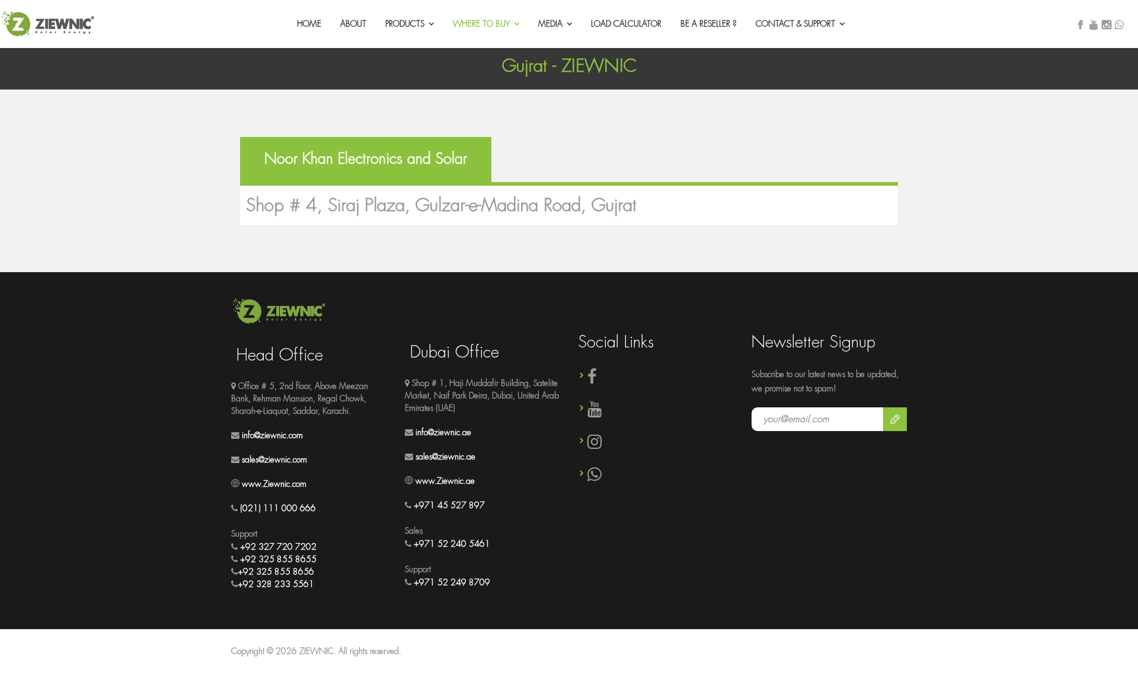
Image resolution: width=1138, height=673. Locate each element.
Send (895, 419)
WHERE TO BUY (481, 23)
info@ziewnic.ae (443, 432)
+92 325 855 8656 (276, 571)
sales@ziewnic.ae (445, 456)
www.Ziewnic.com (274, 484)
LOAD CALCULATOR (626, 23)
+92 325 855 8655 (278, 559)
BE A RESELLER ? (708, 23)
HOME (309, 23)
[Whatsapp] (1119, 25)
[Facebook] (1080, 25)
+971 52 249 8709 (452, 582)
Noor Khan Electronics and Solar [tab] (365, 158)
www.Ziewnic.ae (445, 481)
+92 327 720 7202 (278, 546)
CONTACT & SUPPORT (795, 23)
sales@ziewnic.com (274, 459)
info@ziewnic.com (272, 435)
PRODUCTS (404, 23)
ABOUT (353, 23)
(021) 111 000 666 (278, 508)
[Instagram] (1106, 25)
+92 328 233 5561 (276, 584)
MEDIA (550, 23)
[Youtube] (1093, 25)
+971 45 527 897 (449, 505)
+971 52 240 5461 (452, 543)
